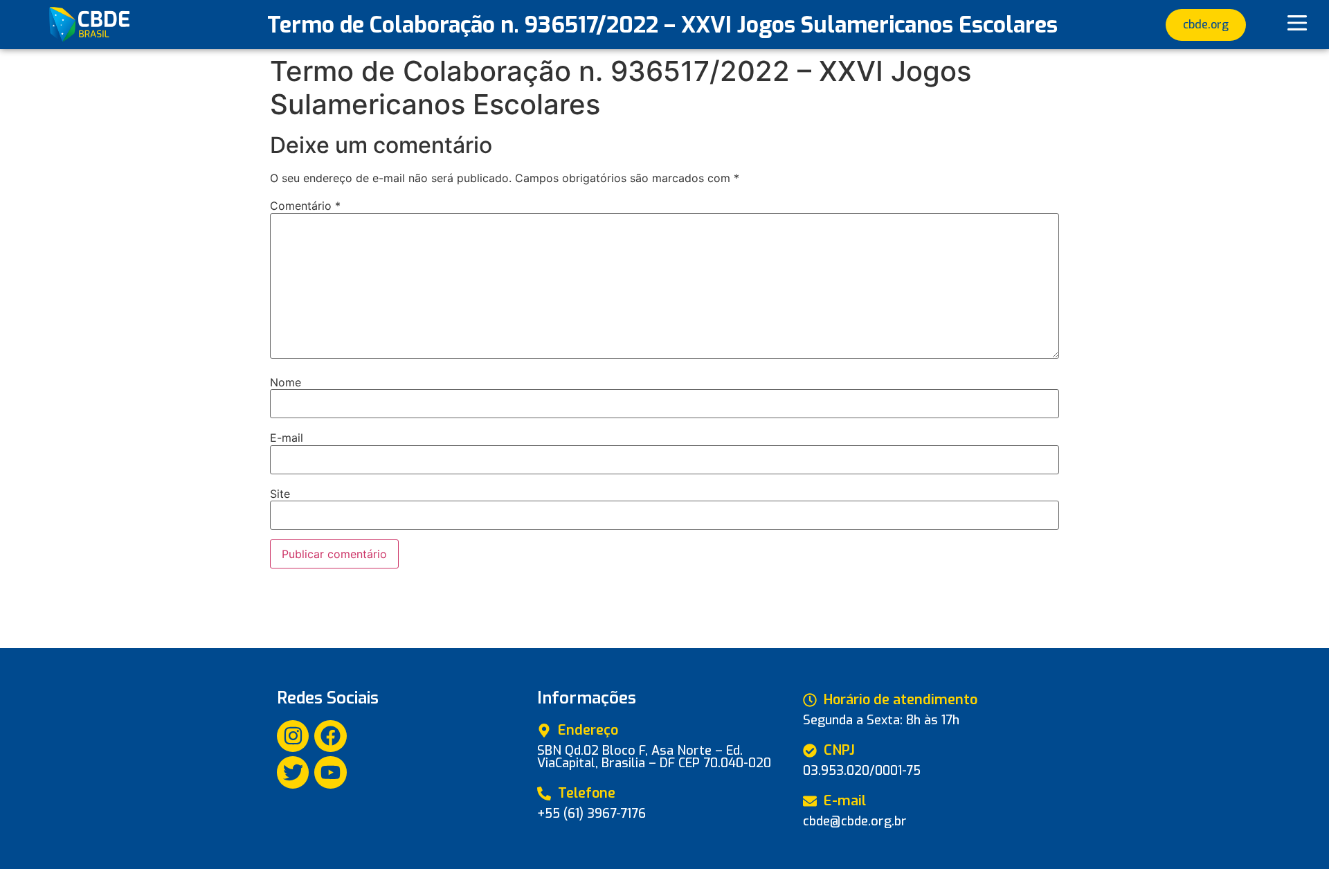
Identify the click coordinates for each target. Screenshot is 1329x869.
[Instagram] (293, 736)
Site (280, 493)
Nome (285, 382)
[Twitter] (293, 772)
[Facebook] (330, 736)
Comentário (305, 205)
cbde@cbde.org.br (855, 821)
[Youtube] (330, 772)
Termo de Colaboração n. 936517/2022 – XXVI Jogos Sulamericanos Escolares (662, 24)
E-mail (286, 437)
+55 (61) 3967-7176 (591, 813)
